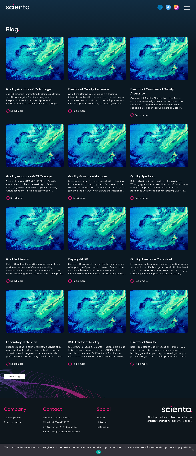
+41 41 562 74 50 (68, 426)
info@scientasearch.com (65, 431)
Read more (17, 110)
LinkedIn (102, 422)
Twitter (101, 417)
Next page (15, 376)
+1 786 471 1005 (60, 422)
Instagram (103, 426)
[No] (192, 450)
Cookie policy (12, 417)
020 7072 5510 (61, 417)
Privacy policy (12, 422)
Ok (99, 452)
